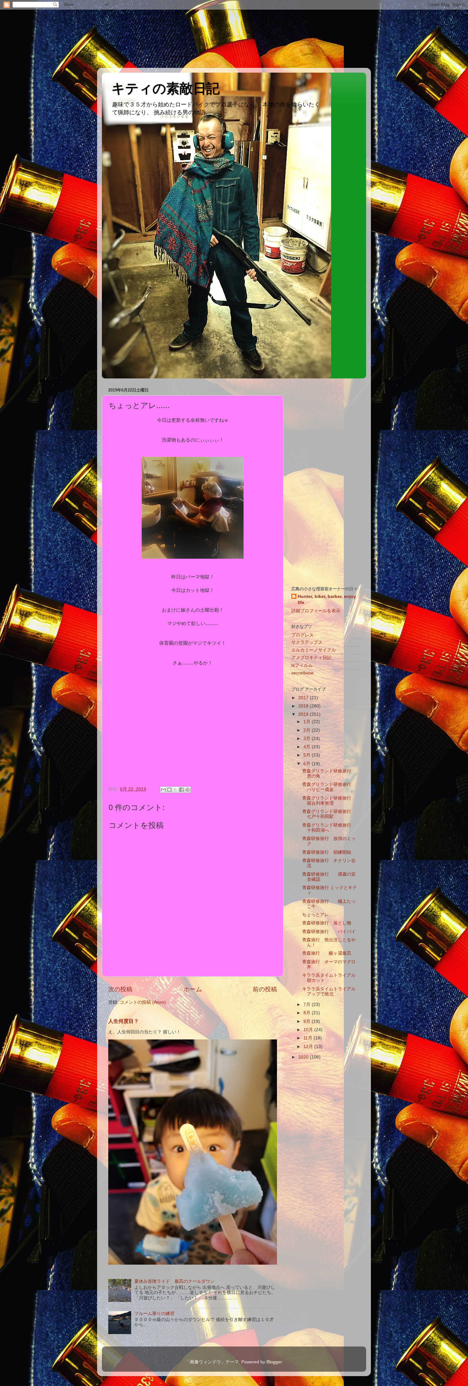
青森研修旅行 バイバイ (329, 931)
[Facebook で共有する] (181, 789)
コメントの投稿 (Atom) (143, 1002)
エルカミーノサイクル (313, 650)
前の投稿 (265, 989)
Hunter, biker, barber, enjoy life (327, 599)
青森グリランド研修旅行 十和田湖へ (329, 828)
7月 (307, 1004)
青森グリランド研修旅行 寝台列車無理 (331, 801)
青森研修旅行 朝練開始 (326, 852)
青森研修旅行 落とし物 (326, 923)
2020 (304, 1057)
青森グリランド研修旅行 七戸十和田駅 (329, 814)
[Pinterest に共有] (187, 789)
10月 (308, 1029)
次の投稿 (120, 989)
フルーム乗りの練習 (154, 1313)
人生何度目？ (123, 1021)
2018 (304, 706)
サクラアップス (307, 642)
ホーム (193, 989)
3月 (307, 738)
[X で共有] (175, 789)
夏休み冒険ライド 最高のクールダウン (174, 1281)
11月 (308, 1038)
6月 (307, 763)
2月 (307, 730)
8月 (307, 1012)
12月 (308, 1046)
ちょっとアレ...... (319, 914)
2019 (304, 714)
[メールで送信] (163, 789)
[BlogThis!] (169, 789)
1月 (307, 721)
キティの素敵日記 (165, 88)
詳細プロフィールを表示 (315, 610)
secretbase (302, 673)
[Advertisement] (28, 33)
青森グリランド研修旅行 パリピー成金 (331, 787)
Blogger (274, 1362)
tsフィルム (302, 665)
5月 (307, 755)
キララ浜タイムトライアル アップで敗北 (331, 991)
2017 (304, 697)
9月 (307, 1021)
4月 (307, 746)
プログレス (302, 635)
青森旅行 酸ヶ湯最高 (326, 953)
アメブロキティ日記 (311, 657)
